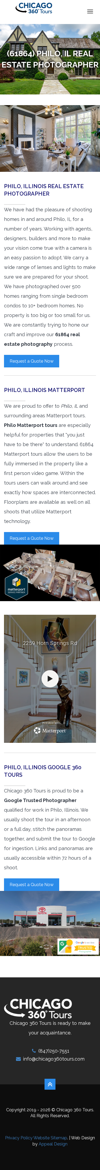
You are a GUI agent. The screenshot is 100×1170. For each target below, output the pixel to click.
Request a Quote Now (32, 361)
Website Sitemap (50, 1137)
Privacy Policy (19, 1137)
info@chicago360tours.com (54, 1059)
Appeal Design (53, 1144)
